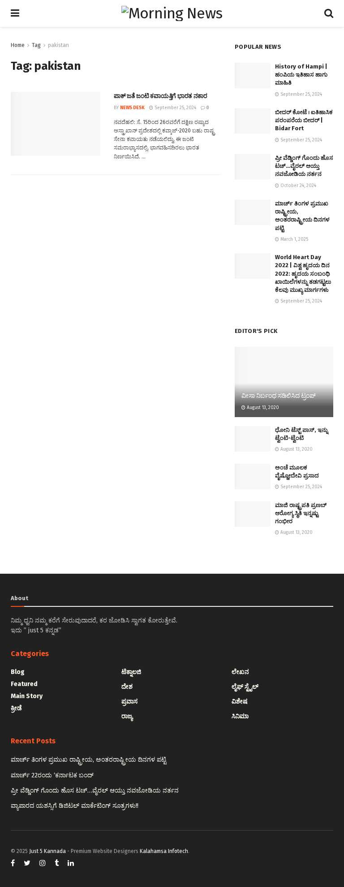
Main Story (27, 696)
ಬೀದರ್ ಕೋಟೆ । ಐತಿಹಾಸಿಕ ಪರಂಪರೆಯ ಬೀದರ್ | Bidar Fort (304, 120)
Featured (24, 684)
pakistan (58, 45)
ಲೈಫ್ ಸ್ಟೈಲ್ (245, 687)
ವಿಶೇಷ (240, 701)
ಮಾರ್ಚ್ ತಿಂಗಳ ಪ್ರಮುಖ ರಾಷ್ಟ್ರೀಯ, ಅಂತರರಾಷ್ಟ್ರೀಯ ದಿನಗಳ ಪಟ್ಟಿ (88, 759)
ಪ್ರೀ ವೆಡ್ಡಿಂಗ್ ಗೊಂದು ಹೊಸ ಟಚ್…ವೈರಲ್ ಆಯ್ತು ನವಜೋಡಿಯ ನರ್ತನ (304, 165)
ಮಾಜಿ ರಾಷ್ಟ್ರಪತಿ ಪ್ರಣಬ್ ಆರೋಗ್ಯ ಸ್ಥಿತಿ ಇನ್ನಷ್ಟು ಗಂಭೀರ (301, 513)
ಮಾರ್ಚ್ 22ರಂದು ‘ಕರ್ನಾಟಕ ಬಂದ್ (52, 775)
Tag (36, 45)
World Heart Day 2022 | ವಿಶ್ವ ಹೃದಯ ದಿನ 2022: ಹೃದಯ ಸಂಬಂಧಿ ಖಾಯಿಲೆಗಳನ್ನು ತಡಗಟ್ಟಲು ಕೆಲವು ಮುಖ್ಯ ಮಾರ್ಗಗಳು (303, 273)
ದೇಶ (127, 687)
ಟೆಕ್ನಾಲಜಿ (131, 672)
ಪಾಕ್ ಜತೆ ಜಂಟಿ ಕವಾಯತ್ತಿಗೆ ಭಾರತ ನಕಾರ (160, 96)
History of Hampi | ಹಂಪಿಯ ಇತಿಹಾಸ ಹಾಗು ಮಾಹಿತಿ (301, 74)
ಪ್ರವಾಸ (129, 701)
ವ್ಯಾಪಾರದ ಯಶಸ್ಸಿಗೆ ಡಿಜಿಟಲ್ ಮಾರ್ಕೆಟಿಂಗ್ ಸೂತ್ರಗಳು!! (74, 806)
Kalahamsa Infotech (164, 851)
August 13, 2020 (262, 407)
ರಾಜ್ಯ (127, 716)
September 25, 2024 (174, 108)
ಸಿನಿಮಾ (240, 716)
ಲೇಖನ (240, 672)
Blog (18, 672)
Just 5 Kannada (47, 851)
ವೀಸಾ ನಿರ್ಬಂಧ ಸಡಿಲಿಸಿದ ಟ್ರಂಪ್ (278, 396)
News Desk (132, 108)
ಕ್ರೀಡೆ (16, 708)
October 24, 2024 (297, 185)
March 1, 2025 (293, 239)
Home (18, 45)
